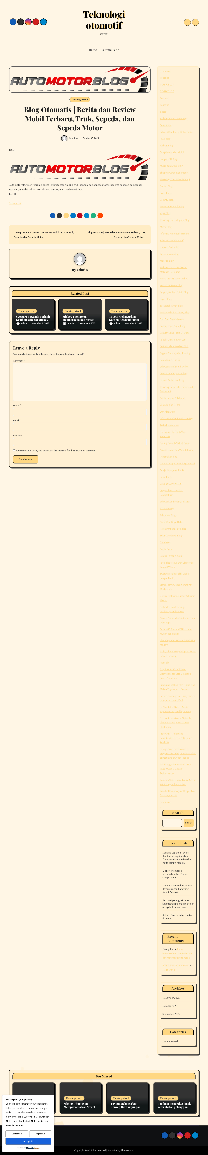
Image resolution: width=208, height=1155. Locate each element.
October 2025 (169, 1006)
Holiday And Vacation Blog (173, 118)
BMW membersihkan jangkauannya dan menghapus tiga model (177, 953)
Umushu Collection (169, 247)
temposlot (165, 71)
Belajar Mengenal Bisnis (172, 470)
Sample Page (110, 50)
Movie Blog (166, 227)
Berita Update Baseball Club (174, 346)
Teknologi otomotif (104, 19)
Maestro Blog (167, 260)
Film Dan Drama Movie (172, 319)
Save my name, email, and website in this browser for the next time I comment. (56, 450)
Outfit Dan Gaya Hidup (171, 522)
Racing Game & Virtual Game (175, 443)
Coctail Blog (166, 186)
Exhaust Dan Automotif (171, 240)
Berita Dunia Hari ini (170, 360)
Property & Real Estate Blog (174, 292)
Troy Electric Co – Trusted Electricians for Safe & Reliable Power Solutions (175, 674)
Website (17, 435)
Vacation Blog (167, 508)
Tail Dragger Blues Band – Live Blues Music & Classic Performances (175, 769)
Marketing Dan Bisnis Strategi (175, 179)
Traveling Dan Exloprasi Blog (174, 220)
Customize (17, 1134)
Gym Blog (165, 542)
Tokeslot (164, 77)
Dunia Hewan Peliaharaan (173, 398)
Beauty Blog (166, 125)
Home (93, 50)
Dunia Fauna (166, 549)
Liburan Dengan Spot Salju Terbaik (177, 463)
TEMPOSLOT (167, 84)
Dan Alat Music (167, 411)
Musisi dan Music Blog (171, 166)
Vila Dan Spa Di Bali (170, 405)
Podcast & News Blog (171, 285)
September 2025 (171, 1014)
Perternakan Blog (168, 456)
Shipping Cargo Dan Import (174, 172)
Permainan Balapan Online (173, 373)
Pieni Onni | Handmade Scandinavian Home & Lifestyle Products (176, 738)
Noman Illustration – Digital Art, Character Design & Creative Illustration (176, 722)
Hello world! (168, 970)
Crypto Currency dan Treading (175, 353)
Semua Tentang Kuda (171, 556)
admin (75, 138)
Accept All (28, 1141)
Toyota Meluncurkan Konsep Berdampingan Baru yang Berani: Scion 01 (177, 889)
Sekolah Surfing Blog (170, 484)
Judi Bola (164, 662)
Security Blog (166, 200)
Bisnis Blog (165, 193)
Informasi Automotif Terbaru (174, 233)
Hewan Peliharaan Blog (172, 380)
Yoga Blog (165, 213)
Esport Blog (166, 299)
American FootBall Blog (172, 206)
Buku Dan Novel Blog (171, 535)
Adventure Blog (168, 515)
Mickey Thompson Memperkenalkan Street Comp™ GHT (78, 320)
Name (17, 405)
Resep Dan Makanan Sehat (173, 278)
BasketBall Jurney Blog (171, 305)
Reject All (40, 1134)
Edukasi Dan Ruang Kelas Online (176, 132)
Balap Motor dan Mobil (172, 152)
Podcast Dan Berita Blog (172, 326)
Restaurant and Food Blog (173, 528)
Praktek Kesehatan (169, 425)
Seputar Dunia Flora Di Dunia (175, 333)
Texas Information (169, 254)
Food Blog (165, 139)
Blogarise (112, 1150)
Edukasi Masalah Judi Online (174, 366)
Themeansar (127, 1150)
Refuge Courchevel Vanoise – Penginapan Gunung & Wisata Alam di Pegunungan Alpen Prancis (178, 753)
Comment (19, 360)
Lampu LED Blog (168, 159)
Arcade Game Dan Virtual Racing (176, 450)
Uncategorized (80, 99)
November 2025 (171, 998)
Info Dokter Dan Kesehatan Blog (176, 418)
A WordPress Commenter (175, 965)
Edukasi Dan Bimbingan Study (175, 501)
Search (178, 813)
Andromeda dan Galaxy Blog (174, 312)
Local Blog (165, 477)
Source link (15, 203)
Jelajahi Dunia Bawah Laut (173, 339)
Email (16, 420)
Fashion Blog (166, 145)
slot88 (163, 111)
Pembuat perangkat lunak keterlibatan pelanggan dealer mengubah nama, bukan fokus (178, 903)
